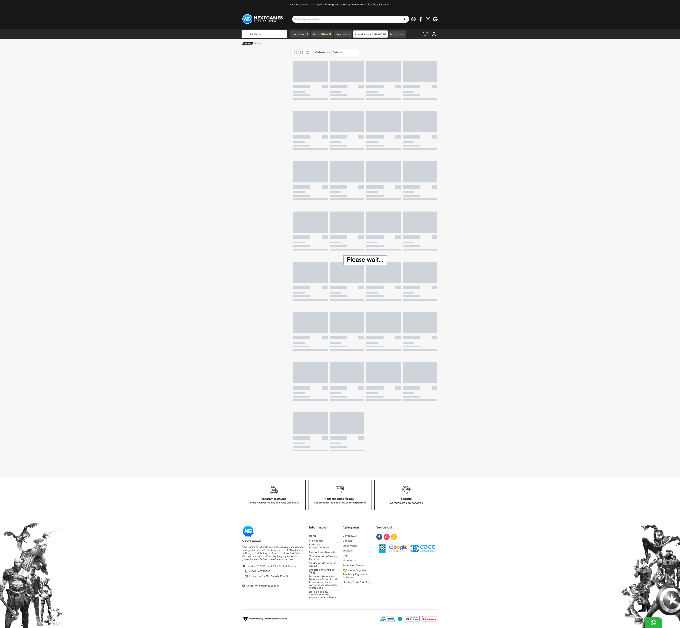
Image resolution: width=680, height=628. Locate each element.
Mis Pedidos (316, 540)
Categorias (255, 34)
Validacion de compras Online (322, 564)
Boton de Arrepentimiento (319, 546)
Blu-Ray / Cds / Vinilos (356, 582)
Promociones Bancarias (322, 552)
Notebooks (349, 560)
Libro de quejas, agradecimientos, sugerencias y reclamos (322, 594)
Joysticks (348, 550)
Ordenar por (322, 52)
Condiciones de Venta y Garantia (323, 558)
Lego (345, 555)
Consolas (348, 540)
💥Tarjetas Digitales (354, 570)
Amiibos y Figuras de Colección (355, 576)
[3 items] (301, 52)
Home (247, 43)
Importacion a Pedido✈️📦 (322, 571)
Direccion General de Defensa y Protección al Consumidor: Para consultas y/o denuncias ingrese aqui (323, 582)
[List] (308, 52)
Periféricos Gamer (353, 565)
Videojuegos (350, 545)
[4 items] (295, 52)
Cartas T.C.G (350, 535)
